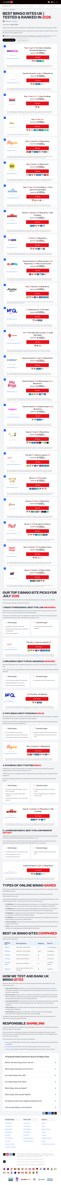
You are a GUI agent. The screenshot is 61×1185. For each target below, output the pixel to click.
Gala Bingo (7, 969)
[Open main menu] (4, 2)
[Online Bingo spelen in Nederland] (11, 1173)
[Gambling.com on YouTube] (7, 1156)
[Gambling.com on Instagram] (14, 1156)
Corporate (44, 1135)
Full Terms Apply (47, 494)
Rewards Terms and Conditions (48, 1144)
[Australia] (8, 1169)
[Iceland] (44, 1169)
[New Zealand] (15, 1173)
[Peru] (22, 1173)
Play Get (37, 119)
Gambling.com (6, 9)
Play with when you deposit (38, 455)
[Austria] (11, 1169)
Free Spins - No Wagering (37, 694)
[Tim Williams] (4, 21)
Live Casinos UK (8, 1126)
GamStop (8, 1049)
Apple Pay (53, 988)
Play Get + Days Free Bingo (37, 96)
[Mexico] (8, 1173)
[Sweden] (33, 1173)
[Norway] (19, 1173)
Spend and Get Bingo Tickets (37, 570)
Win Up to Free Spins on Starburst (37, 524)
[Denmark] (33, 1169)
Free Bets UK (26, 1135)
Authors (43, 1126)
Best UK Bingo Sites (9, 40)
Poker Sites (7, 1141)
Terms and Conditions (23, 1162)
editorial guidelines (47, 36)
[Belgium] (15, 1169)
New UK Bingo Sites (23, 40)
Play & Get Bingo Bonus (37, 164)
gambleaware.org (20, 134)
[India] (52, 1169)
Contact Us (44, 1132)
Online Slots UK (26, 1123)
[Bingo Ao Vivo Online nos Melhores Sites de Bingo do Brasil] (22, 1169)
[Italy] (4, 1173)
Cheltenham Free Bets (10, 1147)
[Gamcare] (17, 1179)
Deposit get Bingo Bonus (37, 432)
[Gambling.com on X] (4, 1156)
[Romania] (26, 1173)
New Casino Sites (9, 1138)
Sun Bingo (7, 958)
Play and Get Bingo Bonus (37, 141)
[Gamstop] (10, 1179)
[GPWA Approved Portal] (50, 1179)
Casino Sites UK (8, 1123)
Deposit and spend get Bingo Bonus (38, 73)
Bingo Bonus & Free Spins (37, 310)
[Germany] (37, 1169)
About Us (44, 1123)
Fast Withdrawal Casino (28, 1138)
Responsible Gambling (46, 1138)
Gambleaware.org (21, 65)
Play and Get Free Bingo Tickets (37, 547)
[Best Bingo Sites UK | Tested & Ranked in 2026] (4, 1169)
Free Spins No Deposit (28, 1141)
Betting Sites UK (8, 1129)
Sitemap (43, 1141)
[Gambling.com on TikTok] (4, 1163)
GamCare (8, 1042)
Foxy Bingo (7, 955)
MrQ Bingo (7, 951)
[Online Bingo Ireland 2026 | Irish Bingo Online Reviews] (55, 1169)
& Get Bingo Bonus (37, 238)
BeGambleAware (10, 1046)
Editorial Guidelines (46, 1129)
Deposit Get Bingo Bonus (37, 501)
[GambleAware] (26, 1179)
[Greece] (41, 1169)
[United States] (37, 1173)
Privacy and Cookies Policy (37, 1162)
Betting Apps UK (8, 1132)
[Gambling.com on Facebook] (10, 1156)
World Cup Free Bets (9, 1144)
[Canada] (26, 1169)
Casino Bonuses (26, 1126)
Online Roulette (27, 1132)
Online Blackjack (27, 1129)
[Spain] (30, 1173)
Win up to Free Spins (37, 478)
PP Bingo (7, 947)
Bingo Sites (7, 1135)
